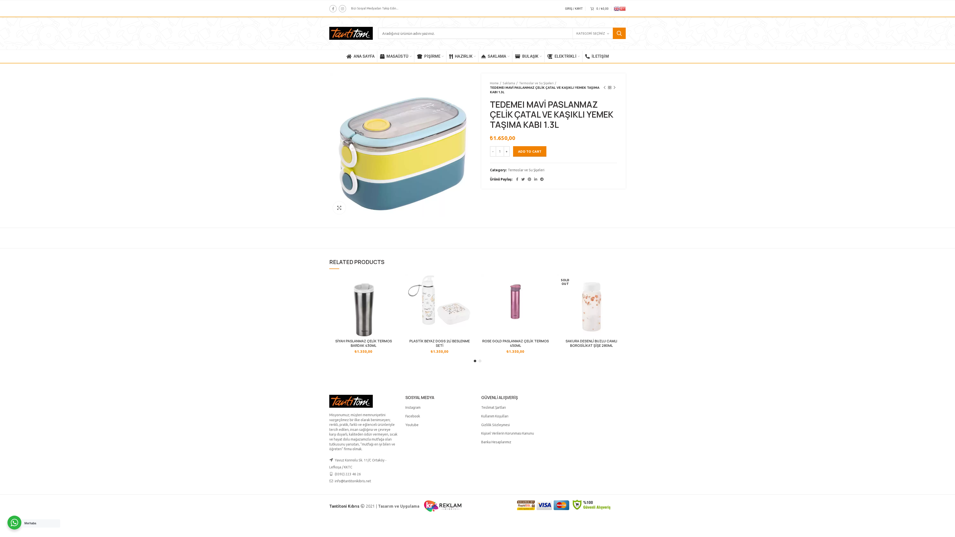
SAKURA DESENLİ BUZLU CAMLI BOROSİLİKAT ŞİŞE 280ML (591, 343)
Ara (619, 33)
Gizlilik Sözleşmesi (495, 425)
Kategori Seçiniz (590, 33)
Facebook (412, 416)
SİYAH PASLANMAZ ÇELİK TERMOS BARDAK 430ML (363, 343)
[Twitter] (523, 179)
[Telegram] (542, 179)
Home (494, 83)
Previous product (604, 87)
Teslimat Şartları (493, 407)
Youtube (412, 425)
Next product (614, 87)
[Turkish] (623, 8)
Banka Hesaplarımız (496, 442)
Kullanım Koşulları (494, 416)
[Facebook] (333, 8)
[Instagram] (342, 8)
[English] (617, 8)
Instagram (413, 407)
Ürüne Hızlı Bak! (394, 282)
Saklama (509, 83)
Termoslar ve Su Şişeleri (536, 83)
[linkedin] (536, 179)
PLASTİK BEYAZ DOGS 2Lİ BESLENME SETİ (439, 343)
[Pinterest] (529, 179)
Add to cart (529, 151)
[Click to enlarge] (339, 208)
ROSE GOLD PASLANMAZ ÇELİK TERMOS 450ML (515, 343)
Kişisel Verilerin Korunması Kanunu (507, 433)
